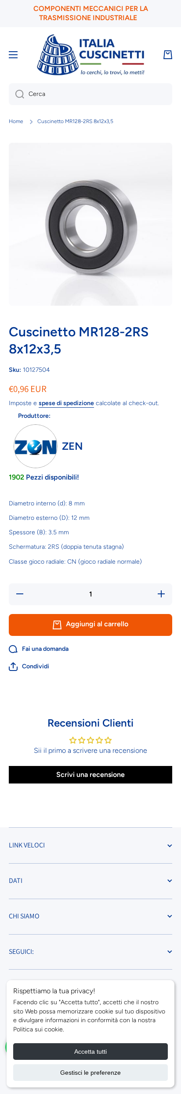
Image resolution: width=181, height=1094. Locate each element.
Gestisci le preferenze (90, 1072)
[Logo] (90, 55)
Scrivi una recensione (90, 774)
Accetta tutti (90, 1051)
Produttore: (34, 416)
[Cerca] (16, 94)
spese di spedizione (66, 403)
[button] (29, 666)
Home (16, 121)
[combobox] (90, 94)
